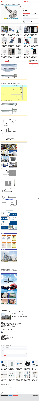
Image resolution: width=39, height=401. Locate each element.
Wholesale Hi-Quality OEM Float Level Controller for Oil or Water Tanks (19, 368)
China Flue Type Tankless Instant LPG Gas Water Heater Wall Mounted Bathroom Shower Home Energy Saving (19, 34)
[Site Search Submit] (25, 1)
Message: (3, 350)
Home (1, 4)
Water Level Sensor (3, 331)
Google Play (5, 395)
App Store (2, 395)
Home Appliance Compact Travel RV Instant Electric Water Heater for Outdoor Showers (4, 45)
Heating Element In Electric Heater (4, 392)
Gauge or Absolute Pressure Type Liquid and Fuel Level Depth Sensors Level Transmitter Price (27, 368)
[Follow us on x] (34, 395)
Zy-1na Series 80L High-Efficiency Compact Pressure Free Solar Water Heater (11, 34)
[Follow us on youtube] (36, 395)
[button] (32, 1)
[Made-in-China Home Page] (4, 1)
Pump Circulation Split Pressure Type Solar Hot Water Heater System (4, 34)
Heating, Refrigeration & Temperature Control (11, 4)
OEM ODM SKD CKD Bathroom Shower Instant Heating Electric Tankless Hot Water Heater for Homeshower (11, 56)
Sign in (37, 1)
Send (5, 355)
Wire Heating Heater (17, 392)
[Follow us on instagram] (35, 395)
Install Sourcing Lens (16, 395)
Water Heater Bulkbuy (22, 392)
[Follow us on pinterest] (37, 395)
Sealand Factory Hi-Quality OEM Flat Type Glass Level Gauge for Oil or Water (4, 379)
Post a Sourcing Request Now (17, 355)
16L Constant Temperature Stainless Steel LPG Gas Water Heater (19, 45)
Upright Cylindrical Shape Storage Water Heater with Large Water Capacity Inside (34, 34)
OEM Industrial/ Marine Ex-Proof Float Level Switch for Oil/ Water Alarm (11, 379)
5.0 (31, 61)
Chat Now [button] (35, 13)
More (1, 393)
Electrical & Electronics (4, 4)
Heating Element (18, 4)
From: (3, 347)
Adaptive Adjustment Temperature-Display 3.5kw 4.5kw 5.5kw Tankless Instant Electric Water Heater (4, 56)
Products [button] (10, 1)
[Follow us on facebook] (33, 395)
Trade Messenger (10, 395)
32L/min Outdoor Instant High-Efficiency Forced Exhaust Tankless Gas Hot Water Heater (34, 45)
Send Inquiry (26, 13)
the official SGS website (15, 311)
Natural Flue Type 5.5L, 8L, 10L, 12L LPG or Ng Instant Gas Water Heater (19, 56)
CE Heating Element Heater (11, 392)
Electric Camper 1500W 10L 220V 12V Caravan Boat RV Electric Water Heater (27, 34)
